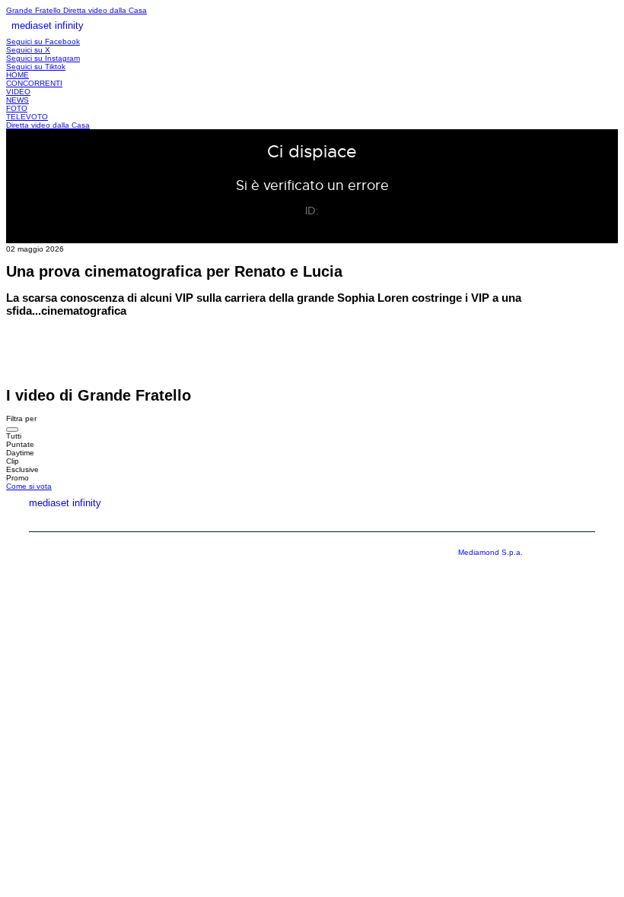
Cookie (577, 520)
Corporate (418, 520)
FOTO (16, 108)
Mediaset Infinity (311, 520)
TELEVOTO (27, 117)
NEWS (17, 100)
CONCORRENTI (34, 83)
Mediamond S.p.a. (490, 552)
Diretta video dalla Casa (105, 10)
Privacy (504, 520)
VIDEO (18, 91)
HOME (17, 75)
